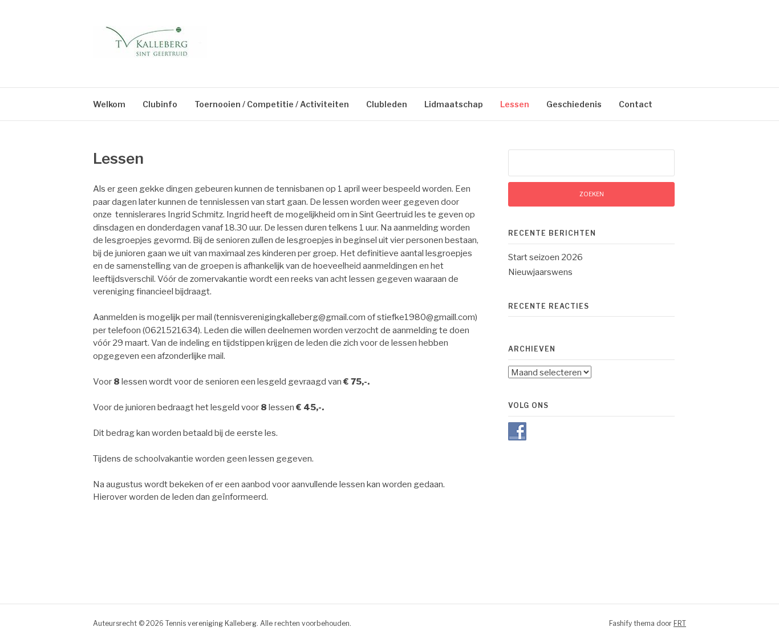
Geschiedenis (574, 104)
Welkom (109, 104)
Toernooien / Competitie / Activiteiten (271, 104)
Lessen (514, 104)
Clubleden (386, 104)
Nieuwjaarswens (540, 272)
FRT (679, 623)
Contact (635, 104)
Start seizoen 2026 (545, 257)
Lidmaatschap (453, 104)
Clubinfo (160, 104)
